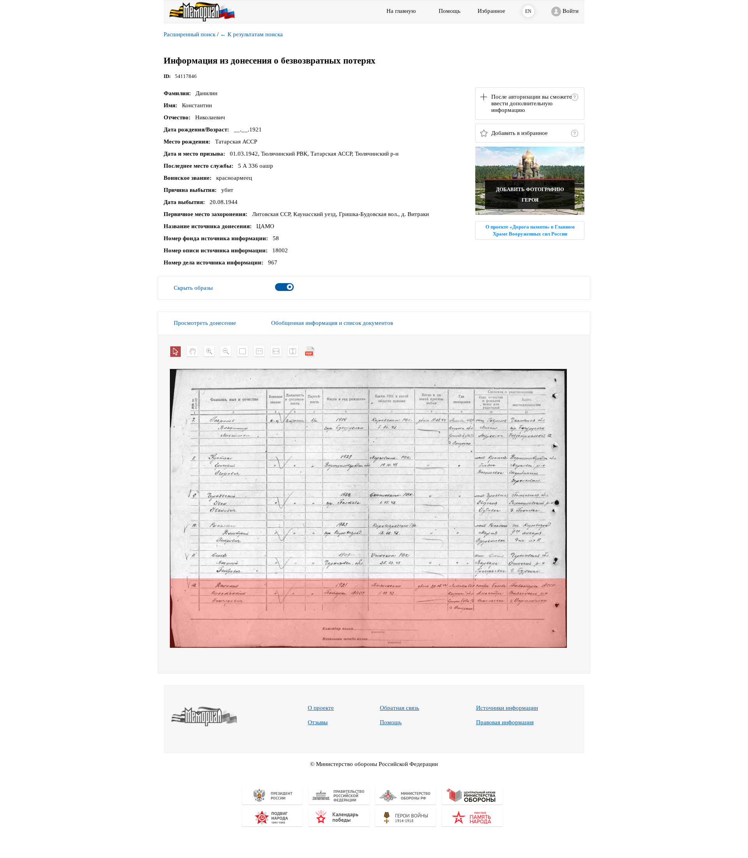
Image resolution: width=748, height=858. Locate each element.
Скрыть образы (193, 288)
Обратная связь (399, 708)
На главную (401, 11)
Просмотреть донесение (205, 323)
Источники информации (507, 708)
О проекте (321, 708)
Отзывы (318, 722)
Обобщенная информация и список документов (332, 323)
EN (528, 11)
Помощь (391, 722)
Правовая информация (505, 722)
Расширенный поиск (189, 34)
